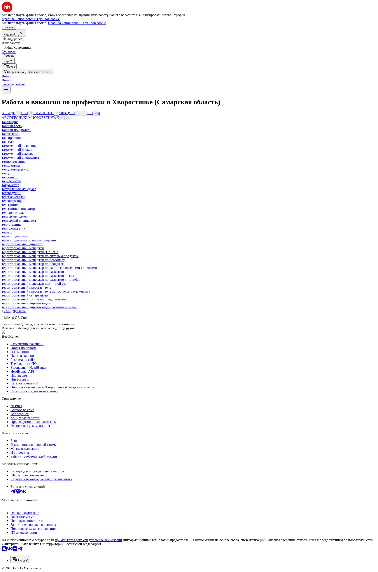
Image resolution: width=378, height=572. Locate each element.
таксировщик (12, 138)
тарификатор (11, 181)
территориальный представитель (26, 287)
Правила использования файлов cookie (77, 23)
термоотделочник (15, 236)
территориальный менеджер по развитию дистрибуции (43, 279)
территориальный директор (22, 244)
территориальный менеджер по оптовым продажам (40, 256)
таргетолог (10, 177)
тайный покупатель (16, 130)
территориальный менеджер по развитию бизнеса (39, 275)
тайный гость (12, 126)
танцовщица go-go (15, 169)
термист (8, 232)
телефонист (10, 205)
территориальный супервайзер (25, 295)
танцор (7, 173)
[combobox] (20, 559)
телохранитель (13, 212)
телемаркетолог (13, 197)
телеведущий (11, 193)
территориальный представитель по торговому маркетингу (46, 291)
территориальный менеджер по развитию (33, 272)
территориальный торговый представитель (34, 299)
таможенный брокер (17, 149)
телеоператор (12, 201)
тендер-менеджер (15, 216)
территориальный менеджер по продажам (33, 264)
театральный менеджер (19, 189)
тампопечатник (13, 161)
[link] (9, 66)
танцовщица (11, 165)
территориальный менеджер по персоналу (33, 260)
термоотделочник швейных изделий (29, 240)
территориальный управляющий (26, 303)
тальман (8, 142)
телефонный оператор (18, 209)
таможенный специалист (20, 157)
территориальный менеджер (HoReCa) (30, 252)
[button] (6, 76)
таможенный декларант (19, 153)
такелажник (10, 134)
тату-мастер (10, 185)
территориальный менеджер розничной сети (35, 283)
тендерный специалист (19, 220)
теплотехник (11, 224)
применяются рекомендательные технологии (88, 540)
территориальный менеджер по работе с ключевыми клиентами (49, 268)
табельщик (10, 122)
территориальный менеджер (23, 248)
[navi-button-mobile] (6, 89)
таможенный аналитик (19, 145)
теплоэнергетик (13, 228)
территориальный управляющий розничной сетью (39, 307)
